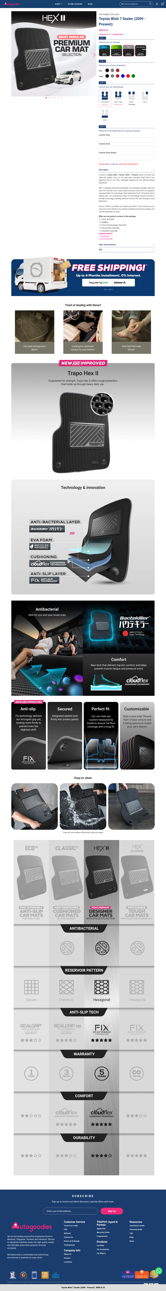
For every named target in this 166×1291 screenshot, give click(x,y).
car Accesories (103, 1249)
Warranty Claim (103, 1232)
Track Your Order (71, 1226)
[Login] (157, 4)
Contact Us (68, 1237)
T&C (131, 1233)
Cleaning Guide (136, 1229)
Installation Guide (137, 1226)
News (132, 1241)
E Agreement (102, 1236)
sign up (114, 164)
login (107, 164)
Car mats (100, 1245)
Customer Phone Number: (108, 153)
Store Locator (75, 4)
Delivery (67, 1233)
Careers (67, 1258)
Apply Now (101, 1229)
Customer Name (104, 135)
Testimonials (69, 1245)
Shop (57, 4)
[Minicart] (162, 4)
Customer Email (104, 144)
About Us (67, 1254)
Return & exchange (72, 1241)
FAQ (65, 1229)
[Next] (93, 55)
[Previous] (13, 55)
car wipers (101, 1253)
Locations (68, 1262)
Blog (90, 4)
